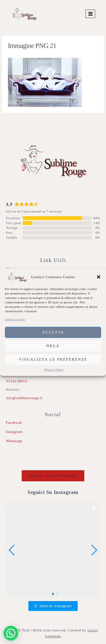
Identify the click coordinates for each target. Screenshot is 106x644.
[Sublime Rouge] (24, 13)
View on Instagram (55, 606)
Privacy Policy (54, 369)
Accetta (53, 332)
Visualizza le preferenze (53, 359)
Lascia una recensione (53, 475)
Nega (53, 346)
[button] (98, 276)
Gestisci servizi (15, 319)
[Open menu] (90, 14)
